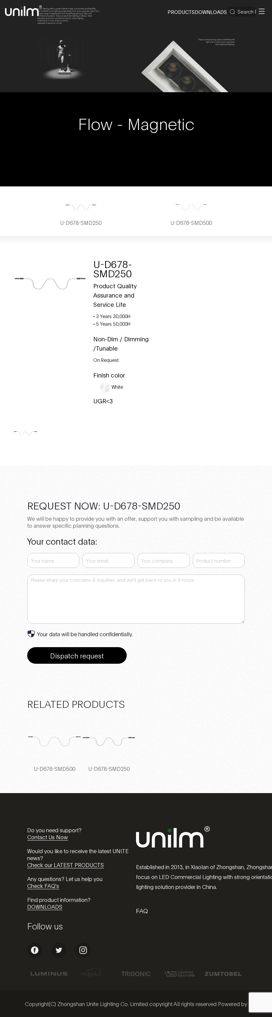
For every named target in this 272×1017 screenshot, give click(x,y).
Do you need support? (54, 829)
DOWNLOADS (44, 906)
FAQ (142, 911)
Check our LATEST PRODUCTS (65, 864)
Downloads (211, 11)
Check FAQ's (43, 885)
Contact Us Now (47, 836)
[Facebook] (34, 955)
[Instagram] (83, 955)
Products (181, 11)
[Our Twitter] (58, 955)
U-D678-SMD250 (109, 768)
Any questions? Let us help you (64, 878)
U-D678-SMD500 (54, 768)
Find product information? (59, 899)
